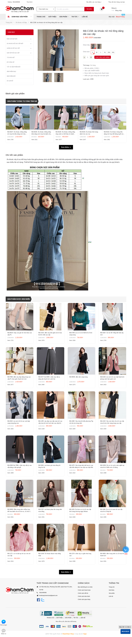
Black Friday (120, 16)
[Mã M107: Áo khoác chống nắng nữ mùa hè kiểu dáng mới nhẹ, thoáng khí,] (18, 118)
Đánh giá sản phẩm (15, 93)
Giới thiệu (52, 16)
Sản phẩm (63, 16)
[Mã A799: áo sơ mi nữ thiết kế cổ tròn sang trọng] (81, 316)
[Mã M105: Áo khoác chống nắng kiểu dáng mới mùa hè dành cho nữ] (42, 118)
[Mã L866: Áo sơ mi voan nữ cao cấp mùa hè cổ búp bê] (112, 493)
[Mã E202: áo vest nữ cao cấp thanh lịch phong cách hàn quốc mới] (112, 361)
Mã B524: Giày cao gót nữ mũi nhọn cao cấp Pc (19, 334)
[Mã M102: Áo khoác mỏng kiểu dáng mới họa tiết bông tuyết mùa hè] (114, 118)
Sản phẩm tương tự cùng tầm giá (22, 101)
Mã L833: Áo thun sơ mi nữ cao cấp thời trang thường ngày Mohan (80, 510)
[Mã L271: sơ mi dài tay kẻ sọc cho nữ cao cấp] (19, 537)
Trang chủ (41, 16)
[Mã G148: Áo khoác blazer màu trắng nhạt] (50, 537)
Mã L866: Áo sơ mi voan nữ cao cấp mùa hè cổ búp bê (111, 510)
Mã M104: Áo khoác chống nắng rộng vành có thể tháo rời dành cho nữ (65, 133)
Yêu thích (29, 2)
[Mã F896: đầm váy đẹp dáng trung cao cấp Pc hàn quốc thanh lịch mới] (19, 361)
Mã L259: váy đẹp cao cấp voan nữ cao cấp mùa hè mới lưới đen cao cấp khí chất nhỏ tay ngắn (50, 422)
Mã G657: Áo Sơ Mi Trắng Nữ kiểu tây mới (112, 334)
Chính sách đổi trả (83, 593)
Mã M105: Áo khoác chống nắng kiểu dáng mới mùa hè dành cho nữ (41, 133)
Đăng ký (114, 8)
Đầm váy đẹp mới (12, 39)
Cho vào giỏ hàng (102, 57)
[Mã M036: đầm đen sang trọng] (81, 361)
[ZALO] (43, 600)
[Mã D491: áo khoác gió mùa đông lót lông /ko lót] (50, 449)
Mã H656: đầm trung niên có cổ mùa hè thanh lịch (112, 554)
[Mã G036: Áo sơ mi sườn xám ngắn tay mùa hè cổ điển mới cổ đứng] (112, 449)
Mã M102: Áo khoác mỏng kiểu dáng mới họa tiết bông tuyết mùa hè (114, 133)
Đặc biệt (112, 16)
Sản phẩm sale (11, 71)
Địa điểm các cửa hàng (94, 2)
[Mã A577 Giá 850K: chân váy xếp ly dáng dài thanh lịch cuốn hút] (50, 361)
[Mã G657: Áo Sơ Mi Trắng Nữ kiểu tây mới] (112, 316)
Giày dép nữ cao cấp (13, 53)
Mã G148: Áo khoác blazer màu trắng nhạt (49, 554)
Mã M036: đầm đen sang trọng (78, 377)
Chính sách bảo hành (84, 596)
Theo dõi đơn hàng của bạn (116, 2)
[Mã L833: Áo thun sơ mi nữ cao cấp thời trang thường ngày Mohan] (81, 493)
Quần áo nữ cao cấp (13, 48)
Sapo (85, 634)
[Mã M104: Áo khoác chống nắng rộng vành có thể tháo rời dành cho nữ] (66, 118)
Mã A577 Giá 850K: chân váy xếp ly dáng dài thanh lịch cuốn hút (49, 378)
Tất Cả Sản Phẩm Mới (13, 67)
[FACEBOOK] (38, 600)
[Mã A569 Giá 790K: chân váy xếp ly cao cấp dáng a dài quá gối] (19, 449)
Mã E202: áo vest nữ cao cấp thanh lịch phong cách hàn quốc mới (112, 378)
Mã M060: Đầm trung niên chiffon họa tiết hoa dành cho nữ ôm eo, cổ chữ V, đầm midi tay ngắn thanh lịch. (19, 511)
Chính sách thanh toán (84, 590)
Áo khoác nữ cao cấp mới (15, 43)
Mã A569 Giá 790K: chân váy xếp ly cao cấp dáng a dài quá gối (19, 466)
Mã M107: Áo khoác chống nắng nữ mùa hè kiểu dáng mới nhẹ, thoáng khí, (17, 133)
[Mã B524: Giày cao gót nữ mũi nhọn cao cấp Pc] (19, 316)
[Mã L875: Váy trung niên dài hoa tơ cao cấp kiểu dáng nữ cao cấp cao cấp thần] (81, 449)
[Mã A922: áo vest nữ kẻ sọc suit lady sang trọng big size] (19, 405)
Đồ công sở (10, 62)
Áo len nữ (10, 81)
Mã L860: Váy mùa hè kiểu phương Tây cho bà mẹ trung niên (81, 422)
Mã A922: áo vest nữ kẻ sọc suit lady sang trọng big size (18, 422)
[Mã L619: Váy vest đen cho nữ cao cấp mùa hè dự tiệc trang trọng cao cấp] (112, 405)
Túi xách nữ (10, 57)
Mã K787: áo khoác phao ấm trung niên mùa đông (50, 510)
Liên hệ (85, 16)
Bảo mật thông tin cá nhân (85, 587)
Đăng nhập (118, 10)
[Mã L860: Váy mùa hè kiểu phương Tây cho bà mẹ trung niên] (81, 405)
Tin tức (74, 16)
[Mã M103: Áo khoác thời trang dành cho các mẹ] (90, 118)
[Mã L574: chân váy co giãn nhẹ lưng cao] (81, 537)
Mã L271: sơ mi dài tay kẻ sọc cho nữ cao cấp (18, 554)
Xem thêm (65, 147)
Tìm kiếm (89, 9)
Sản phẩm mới (11, 76)
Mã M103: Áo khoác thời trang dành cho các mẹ (89, 133)
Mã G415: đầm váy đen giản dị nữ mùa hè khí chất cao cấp (50, 334)
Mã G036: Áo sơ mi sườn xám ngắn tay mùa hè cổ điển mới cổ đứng (112, 466)
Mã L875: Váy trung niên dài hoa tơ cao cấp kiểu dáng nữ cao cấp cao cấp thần (81, 466)
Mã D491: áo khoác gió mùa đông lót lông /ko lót (49, 466)
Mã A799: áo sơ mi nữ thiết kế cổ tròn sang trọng (80, 334)
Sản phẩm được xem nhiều (18, 299)
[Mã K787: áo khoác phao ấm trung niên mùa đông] (50, 493)
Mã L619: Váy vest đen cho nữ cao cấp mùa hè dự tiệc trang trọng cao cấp (112, 422)
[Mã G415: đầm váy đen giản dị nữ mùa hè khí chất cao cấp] (50, 316)
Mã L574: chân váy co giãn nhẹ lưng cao (80, 554)
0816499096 (16, 2)
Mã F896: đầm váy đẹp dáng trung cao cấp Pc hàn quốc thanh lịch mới (19, 378)
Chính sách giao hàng (84, 599)
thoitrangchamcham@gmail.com (48, 595)
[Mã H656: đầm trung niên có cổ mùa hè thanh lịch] (112, 537)
